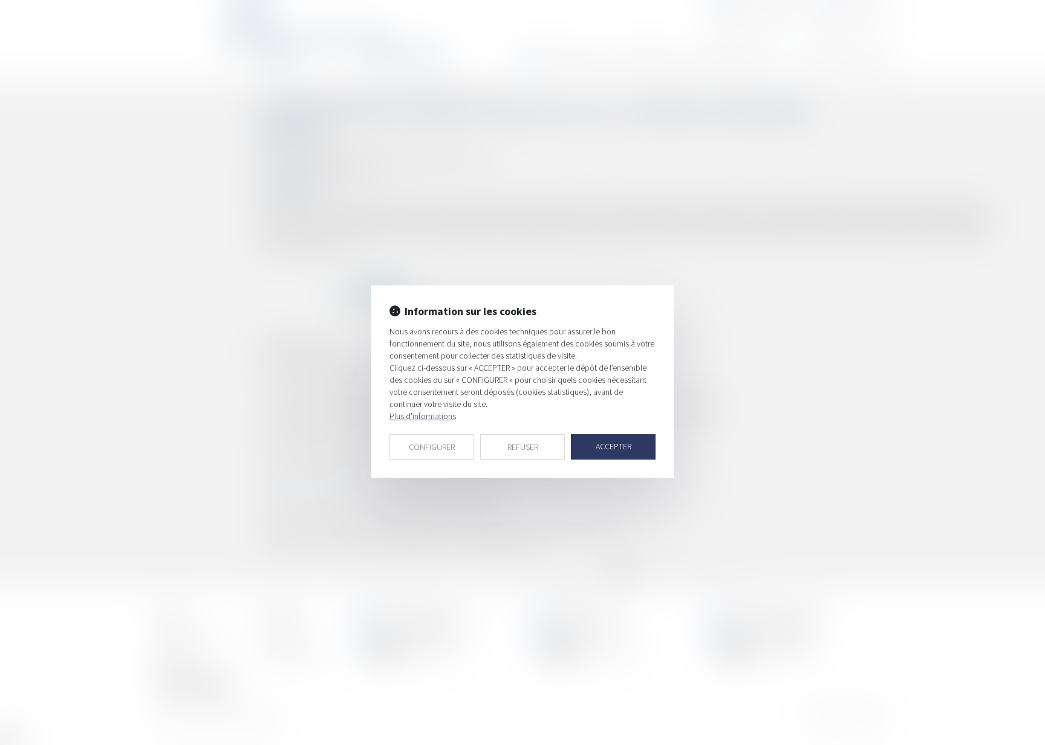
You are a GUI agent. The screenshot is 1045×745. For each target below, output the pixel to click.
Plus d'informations (422, 416)
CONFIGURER (432, 446)
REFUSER (522, 446)
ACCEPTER (613, 446)
